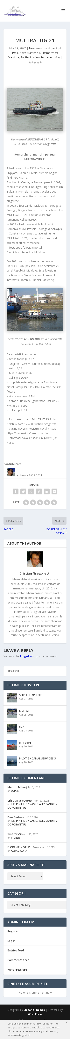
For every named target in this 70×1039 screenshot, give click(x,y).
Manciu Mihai (16, 787)
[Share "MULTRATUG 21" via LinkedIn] (47, 491)
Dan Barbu (14, 817)
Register (13, 931)
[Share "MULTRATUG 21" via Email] (54, 491)
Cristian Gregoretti (35, 573)
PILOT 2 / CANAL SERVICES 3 (37, 758)
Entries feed (15, 950)
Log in (11, 941)
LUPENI (15, 791)
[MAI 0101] (12, 745)
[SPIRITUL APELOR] (12, 697)
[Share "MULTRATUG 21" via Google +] (31, 491)
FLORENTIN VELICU (19, 847)
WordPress (35, 1014)
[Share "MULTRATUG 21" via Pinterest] (39, 491)
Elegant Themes (34, 1010)
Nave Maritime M (30, 53)
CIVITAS (24, 711)
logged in (26, 656)
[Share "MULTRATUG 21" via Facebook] (15, 491)
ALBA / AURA (19, 851)
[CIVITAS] (12, 713)
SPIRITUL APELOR (30, 695)
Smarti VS (14, 834)
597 (21, 727)
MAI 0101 (25, 742)
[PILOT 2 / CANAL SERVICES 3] (12, 761)
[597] (12, 729)
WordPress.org (17, 969)
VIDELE (15, 837)
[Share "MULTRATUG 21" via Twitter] (23, 491)
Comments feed (18, 960)
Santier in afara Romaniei (36, 57)
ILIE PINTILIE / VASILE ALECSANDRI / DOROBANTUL (32, 805)
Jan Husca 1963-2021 (29, 475)
